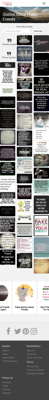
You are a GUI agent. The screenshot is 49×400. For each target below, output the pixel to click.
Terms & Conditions (35, 369)
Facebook (6, 382)
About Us (31, 350)
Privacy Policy (33, 366)
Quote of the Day (34, 357)
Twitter (5, 385)
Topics (5, 354)
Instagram (6, 392)
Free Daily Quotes (24, 26)
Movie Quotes (8, 357)
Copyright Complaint (36, 373)
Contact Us (31, 354)
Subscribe (38, 31)
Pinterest (6, 389)
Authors (5, 350)
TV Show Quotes (9, 361)
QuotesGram (7, 3)
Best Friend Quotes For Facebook (25, 308)
